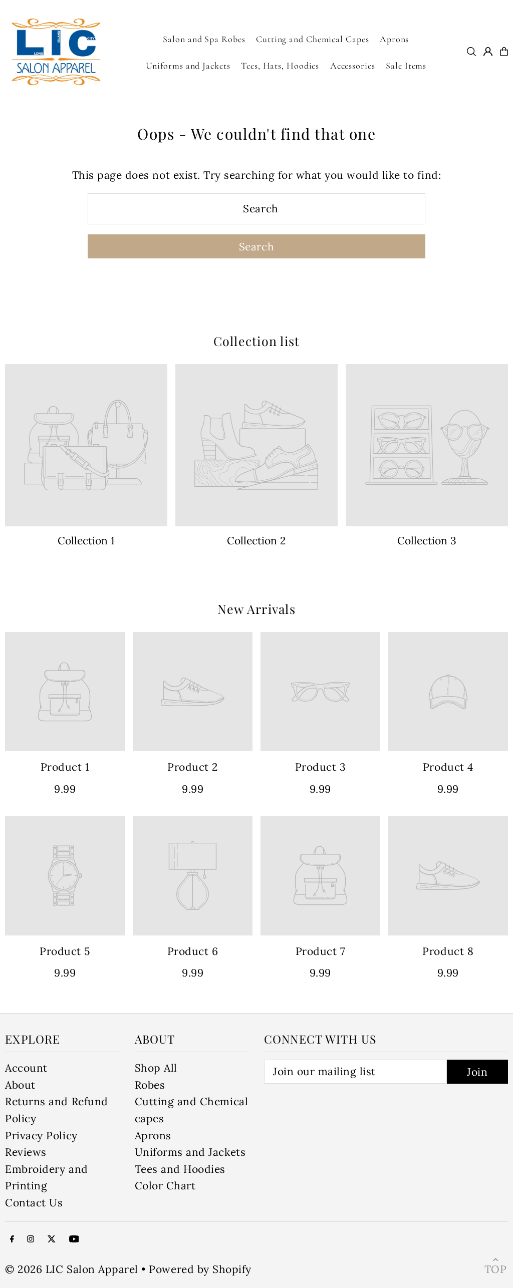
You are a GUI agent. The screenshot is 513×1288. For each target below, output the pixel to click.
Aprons (153, 1135)
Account (26, 1068)
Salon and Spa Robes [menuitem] (204, 39)
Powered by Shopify (200, 1269)
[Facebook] (12, 1238)
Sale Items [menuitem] (406, 65)
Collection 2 (256, 540)
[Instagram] (30, 1238)
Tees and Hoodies (180, 1169)
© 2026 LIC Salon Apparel (71, 1269)
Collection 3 (426, 540)
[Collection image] (86, 445)
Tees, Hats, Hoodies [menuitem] (280, 65)
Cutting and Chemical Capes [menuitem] (312, 39)
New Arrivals (256, 608)
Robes (150, 1085)
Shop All (156, 1068)
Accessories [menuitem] (352, 65)
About (20, 1085)
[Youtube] (74, 1238)
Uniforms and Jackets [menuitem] (188, 65)
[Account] (487, 51)
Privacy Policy (41, 1135)
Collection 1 (86, 540)
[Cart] (504, 51)
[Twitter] (52, 1238)
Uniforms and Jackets (190, 1152)
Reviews (26, 1152)
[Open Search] (471, 51)
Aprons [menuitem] (394, 39)
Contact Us (34, 1202)
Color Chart (165, 1185)
